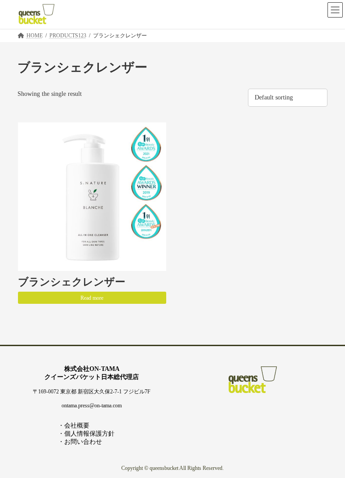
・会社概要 (73, 425)
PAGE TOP (328, 453)
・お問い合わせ (80, 441)
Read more (91, 298)
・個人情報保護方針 (86, 433)
